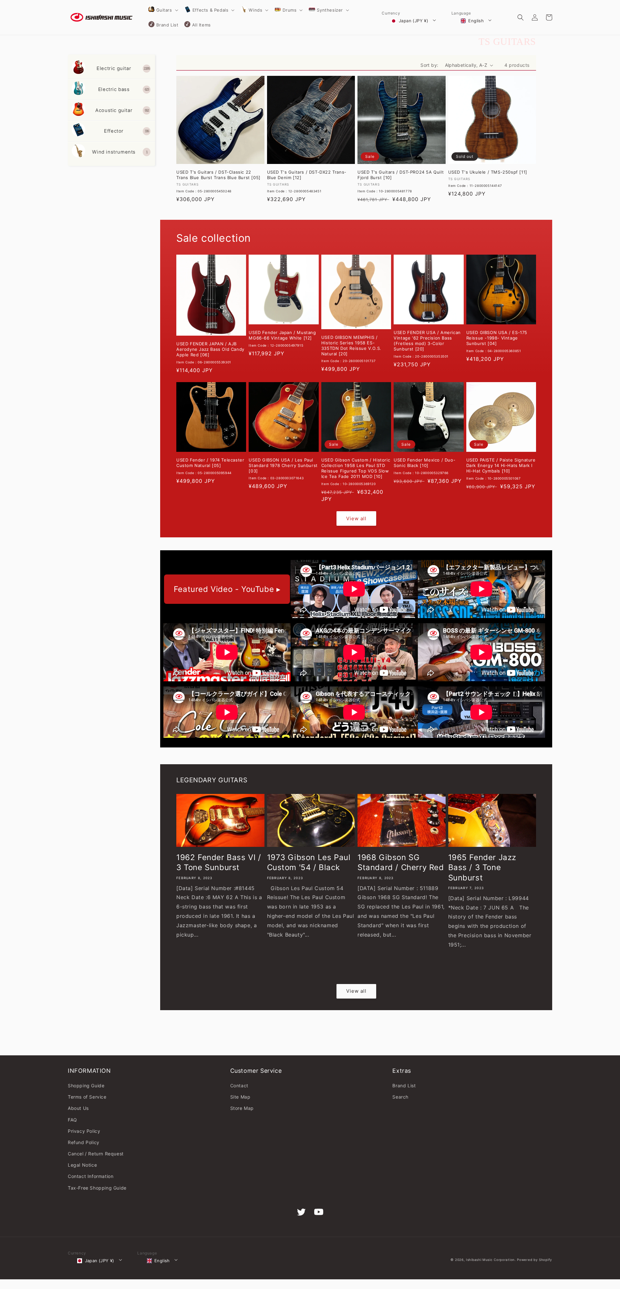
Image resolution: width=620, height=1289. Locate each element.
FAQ (72, 1119)
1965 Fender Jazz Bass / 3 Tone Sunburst (482, 867)
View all (356, 518)
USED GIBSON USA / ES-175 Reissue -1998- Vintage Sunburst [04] (496, 338)
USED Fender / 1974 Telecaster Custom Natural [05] (210, 462)
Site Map (240, 1097)
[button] (163, 10)
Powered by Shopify (534, 1260)
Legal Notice (82, 1165)
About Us (78, 1108)
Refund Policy (83, 1142)
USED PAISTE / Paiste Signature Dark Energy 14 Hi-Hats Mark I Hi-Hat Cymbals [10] (501, 465)
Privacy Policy (84, 1131)
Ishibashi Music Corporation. (491, 1260)
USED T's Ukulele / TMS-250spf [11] (487, 172)
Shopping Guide (86, 1085)
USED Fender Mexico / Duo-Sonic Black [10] (424, 462)
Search (400, 1097)
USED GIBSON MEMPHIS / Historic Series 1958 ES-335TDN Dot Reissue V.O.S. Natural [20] (351, 345)
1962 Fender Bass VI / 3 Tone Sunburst (218, 862)
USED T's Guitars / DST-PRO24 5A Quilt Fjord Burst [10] (400, 174)
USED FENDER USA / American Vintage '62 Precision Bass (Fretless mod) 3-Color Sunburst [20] (427, 340)
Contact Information (90, 1176)
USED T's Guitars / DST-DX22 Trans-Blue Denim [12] (306, 174)
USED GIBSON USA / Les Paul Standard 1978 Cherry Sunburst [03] (283, 465)
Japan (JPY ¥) (413, 20)
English (476, 20)
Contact (239, 1085)
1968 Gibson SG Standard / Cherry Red (400, 862)
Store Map (242, 1108)
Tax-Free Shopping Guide (97, 1188)
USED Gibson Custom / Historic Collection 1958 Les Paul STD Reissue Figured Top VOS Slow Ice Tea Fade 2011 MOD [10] (355, 468)
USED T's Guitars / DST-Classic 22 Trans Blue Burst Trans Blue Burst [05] (218, 174)
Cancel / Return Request (96, 1153)
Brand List (404, 1085)
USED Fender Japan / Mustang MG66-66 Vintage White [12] (282, 335)
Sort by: (429, 65)
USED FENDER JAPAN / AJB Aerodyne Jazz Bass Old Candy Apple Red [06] (210, 349)
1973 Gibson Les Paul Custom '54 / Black (309, 862)
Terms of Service (87, 1097)
